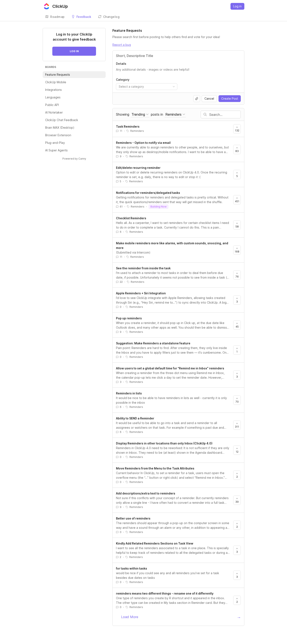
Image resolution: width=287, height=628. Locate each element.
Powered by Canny (74, 158)
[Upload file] (196, 98)
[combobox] (146, 86)
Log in (237, 6)
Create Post (229, 98)
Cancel (209, 98)
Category (122, 79)
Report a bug (121, 44)
